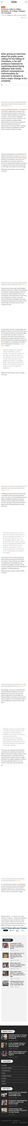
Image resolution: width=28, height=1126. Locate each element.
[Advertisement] (14, 37)
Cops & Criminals (7, 1068)
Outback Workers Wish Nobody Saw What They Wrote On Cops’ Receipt (18, 1110)
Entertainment (6, 1070)
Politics (4, 1078)
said (14, 551)
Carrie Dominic (22, 15)
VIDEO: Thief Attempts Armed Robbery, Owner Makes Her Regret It (17, 1053)
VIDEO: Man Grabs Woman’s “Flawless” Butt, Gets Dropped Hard (17, 964)
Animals (4, 1065)
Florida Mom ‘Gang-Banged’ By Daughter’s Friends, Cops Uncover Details (17, 946)
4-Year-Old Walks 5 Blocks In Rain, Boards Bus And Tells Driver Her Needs (17, 1045)
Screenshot (6, 490)
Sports (4, 1084)
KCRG (19, 109)
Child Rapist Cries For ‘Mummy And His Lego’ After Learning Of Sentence (18, 1036)
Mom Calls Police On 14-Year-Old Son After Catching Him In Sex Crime (17, 956)
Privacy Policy (23, 1122)
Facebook (9, 105)
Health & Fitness (6, 1076)
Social (3, 7)
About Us (14, 1122)
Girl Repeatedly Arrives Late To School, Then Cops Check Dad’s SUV (17, 983)
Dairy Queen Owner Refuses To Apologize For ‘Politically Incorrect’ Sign (17, 974)
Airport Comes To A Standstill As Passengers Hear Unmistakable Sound (18, 1094)
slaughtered (22, 156)
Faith (3, 1073)
